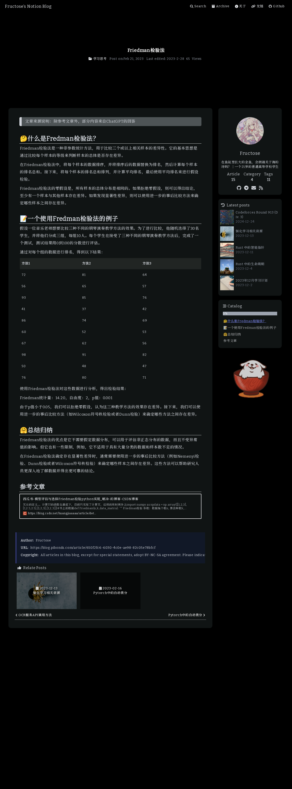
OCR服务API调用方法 (35, 615)
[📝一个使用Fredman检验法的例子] (17, 217)
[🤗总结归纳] (17, 428)
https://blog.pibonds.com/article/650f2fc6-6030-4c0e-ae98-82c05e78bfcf (92, 548)
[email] (253, 188)
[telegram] (246, 188)
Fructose (43, 540)
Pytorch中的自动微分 (185, 615)
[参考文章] (17, 485)
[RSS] (261, 188)
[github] (239, 188)
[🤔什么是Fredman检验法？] (17, 136)
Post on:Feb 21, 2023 (127, 59)
